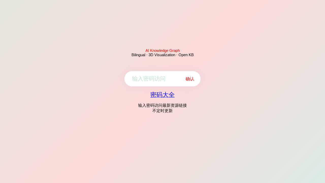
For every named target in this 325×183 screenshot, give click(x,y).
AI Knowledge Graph (162, 50)
